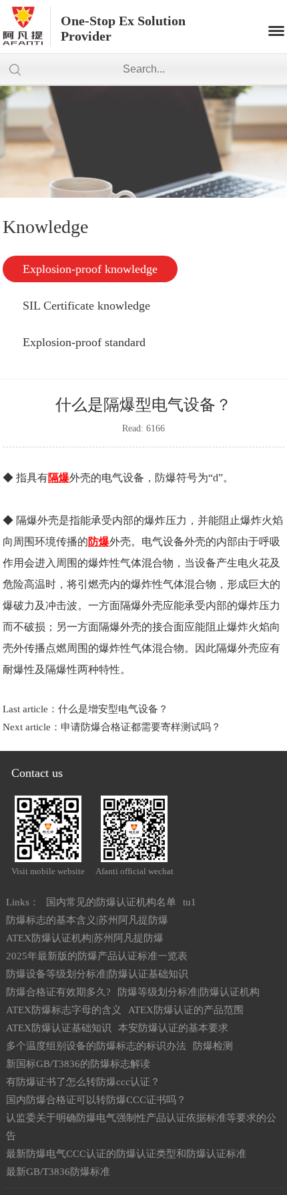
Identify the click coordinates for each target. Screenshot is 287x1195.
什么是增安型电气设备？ (113, 709)
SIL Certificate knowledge (86, 305)
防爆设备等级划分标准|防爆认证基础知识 (97, 974)
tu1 (189, 902)
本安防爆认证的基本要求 (173, 1028)
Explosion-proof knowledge (90, 269)
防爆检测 (213, 1046)
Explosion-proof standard (84, 342)
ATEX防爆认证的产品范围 (186, 1010)
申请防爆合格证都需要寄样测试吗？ (141, 727)
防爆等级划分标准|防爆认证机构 (188, 992)
